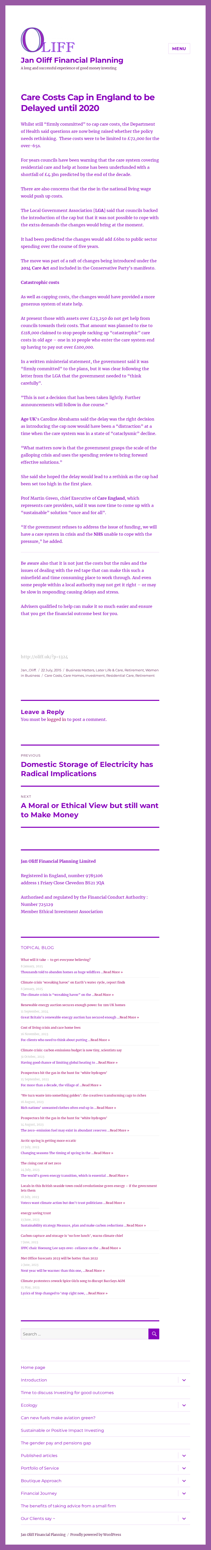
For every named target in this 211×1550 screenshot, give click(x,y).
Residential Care (120, 675)
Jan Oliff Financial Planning (72, 60)
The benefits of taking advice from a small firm (68, 1505)
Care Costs (53, 675)
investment (95, 675)
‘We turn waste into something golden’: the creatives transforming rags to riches (83, 1095)
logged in (56, 719)
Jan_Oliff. (29, 670)
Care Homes (73, 675)
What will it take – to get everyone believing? (56, 960)
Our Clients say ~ (38, 1518)
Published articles (39, 1455)
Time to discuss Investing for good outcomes (67, 1392)
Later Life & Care (109, 670)
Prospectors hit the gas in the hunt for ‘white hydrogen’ (64, 1073)
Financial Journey (39, 1493)
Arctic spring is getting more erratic (48, 1141)
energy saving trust (36, 1213)
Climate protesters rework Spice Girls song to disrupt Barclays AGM (73, 1281)
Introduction (34, 1380)
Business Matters (80, 670)
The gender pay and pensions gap (56, 1443)
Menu (179, 48)
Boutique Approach (41, 1480)
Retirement (134, 670)
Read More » (113, 972)
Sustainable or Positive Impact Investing (62, 1430)
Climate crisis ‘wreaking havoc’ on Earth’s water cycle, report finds (73, 982)
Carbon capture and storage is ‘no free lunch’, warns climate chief (72, 1236)
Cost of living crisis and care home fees (51, 1027)
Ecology (29, 1405)
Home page (33, 1367)
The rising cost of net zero (41, 1163)
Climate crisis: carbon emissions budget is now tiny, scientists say (71, 1050)
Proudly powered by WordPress (95, 1535)
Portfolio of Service (40, 1468)
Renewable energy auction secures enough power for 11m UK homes (73, 1005)
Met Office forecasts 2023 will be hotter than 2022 (59, 1258)
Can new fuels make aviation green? (58, 1417)
